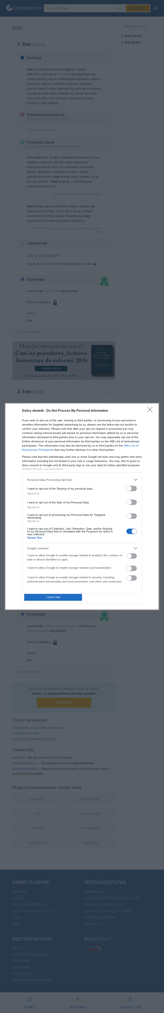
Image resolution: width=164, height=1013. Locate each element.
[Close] (151, 411)
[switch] (131, 488)
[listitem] (82, 480)
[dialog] (82, 506)
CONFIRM (53, 597)
